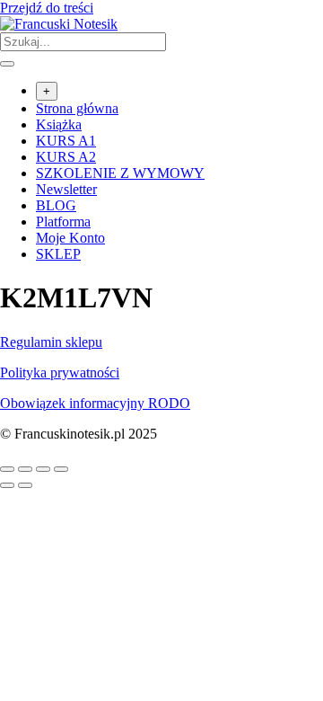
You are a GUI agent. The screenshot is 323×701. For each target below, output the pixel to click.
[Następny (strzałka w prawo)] (25, 485)
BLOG (56, 205)
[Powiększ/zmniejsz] (7, 469)
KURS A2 (66, 156)
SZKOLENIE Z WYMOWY (120, 173)
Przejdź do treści (46, 7)
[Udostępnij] (43, 469)
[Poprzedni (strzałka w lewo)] (7, 485)
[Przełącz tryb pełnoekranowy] (25, 469)
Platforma (63, 221)
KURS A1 (66, 140)
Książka (59, 124)
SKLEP (58, 254)
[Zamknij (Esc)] (61, 469)
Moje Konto (70, 237)
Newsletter (66, 189)
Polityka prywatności (59, 372)
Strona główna (77, 108)
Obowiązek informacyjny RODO (95, 403)
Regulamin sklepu (51, 342)
